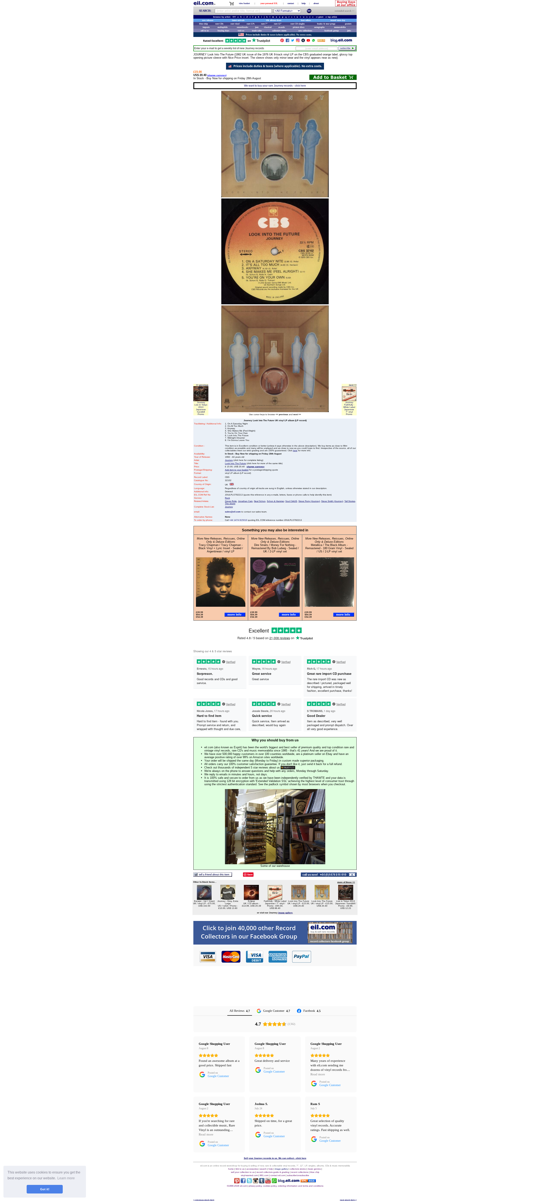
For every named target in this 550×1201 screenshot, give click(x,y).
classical (268, 27)
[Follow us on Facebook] (287, 41)
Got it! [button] (44, 1189)
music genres (314, 1169)
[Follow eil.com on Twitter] (249, 1182)
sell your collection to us (243, 1172)
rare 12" (278, 24)
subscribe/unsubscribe (298, 1175)
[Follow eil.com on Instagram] (255, 1182)
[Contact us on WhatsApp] (313, 41)
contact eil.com (277, 1175)
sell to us (205, 30)
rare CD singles (297, 24)
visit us (241, 30)
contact (290, 3)
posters (348, 24)
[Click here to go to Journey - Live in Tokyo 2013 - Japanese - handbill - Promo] (345, 899)
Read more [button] (317, 1074)
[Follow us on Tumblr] (303, 41)
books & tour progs (326, 24)
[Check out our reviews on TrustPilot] (288, 767)
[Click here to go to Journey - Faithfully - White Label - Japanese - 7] (275, 899)
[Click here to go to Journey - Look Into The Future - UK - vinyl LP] (298, 899)
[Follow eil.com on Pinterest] (237, 1182)
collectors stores (279, 30)
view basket (244, 3)
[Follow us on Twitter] (292, 41)
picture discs (298, 27)
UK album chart (273, 20)
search (263, 1169)
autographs (319, 27)
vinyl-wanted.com (249, 1175)
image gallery (281, 1169)
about (316, 3)
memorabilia (340, 27)
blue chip (203, 24)
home (231, 1169)
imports (206, 27)
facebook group (331, 30)
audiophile (222, 27)
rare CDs (219, 24)
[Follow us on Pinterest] (282, 41)
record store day (337, 20)
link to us (240, 1169)
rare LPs (251, 24)
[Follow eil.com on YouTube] (268, 1182)
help (304, 3)
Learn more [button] (66, 1178)
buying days (223, 30)
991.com (264, 1175)
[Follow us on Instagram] (297, 41)
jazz (256, 27)
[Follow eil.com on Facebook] (243, 1182)
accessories (252, 1169)
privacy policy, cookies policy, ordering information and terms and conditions (286, 1186)
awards (281, 27)
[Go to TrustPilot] (236, 42)
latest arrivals (238, 20)
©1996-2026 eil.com (237, 1186)
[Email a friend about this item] (212, 875)
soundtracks (242, 27)
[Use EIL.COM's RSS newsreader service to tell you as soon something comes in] (308, 1181)
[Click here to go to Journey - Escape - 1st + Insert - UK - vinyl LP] (204, 899)
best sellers (306, 20)
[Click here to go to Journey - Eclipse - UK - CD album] (251, 899)
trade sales (257, 30)
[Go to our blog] (341, 41)
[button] (334, 956)
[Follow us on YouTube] (308, 41)
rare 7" (264, 24)
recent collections (299, 1172)
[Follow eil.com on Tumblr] (261, 1182)
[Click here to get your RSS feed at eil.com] (321, 41)
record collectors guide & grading (273, 1172)
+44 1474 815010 (238, 520)
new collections (305, 30)
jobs (349, 30)
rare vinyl (235, 24)
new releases (207, 20)
